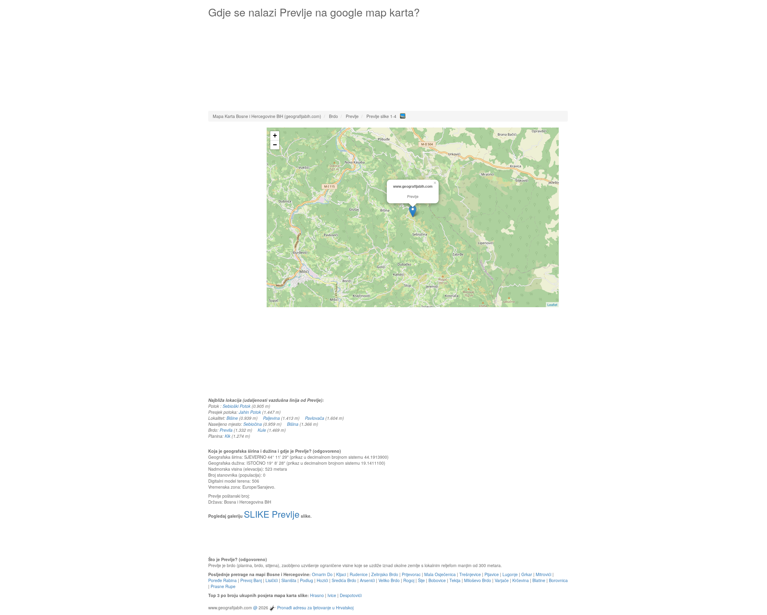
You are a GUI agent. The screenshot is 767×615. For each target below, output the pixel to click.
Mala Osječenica (440, 574)
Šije (421, 580)
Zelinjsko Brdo (384, 574)
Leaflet (552, 304)
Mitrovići (543, 574)
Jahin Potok (250, 412)
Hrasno (317, 595)
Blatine (538, 580)
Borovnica (558, 580)
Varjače (502, 580)
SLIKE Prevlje (272, 514)
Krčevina (520, 580)
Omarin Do (322, 574)
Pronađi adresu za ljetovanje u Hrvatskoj (315, 608)
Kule (262, 430)
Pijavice (491, 574)
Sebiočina (252, 424)
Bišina (292, 424)
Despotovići (351, 595)
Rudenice (359, 574)
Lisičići (271, 580)
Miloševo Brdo (477, 580)
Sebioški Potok (236, 406)
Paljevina (271, 418)
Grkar (526, 574)
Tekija (454, 580)
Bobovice (437, 580)
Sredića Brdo (344, 580)
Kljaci (341, 574)
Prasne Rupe (223, 586)
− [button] (275, 145)
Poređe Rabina (222, 580)
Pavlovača (314, 418)
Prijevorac (411, 574)
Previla (226, 430)
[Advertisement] (388, 63)
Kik (227, 436)
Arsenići (367, 580)
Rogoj (408, 580)
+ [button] (275, 135)
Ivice (331, 595)
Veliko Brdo (389, 580)
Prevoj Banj (251, 580)
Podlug (306, 580)
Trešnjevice (470, 574)
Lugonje (510, 574)
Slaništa (288, 580)
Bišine (232, 418)
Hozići (322, 580)
